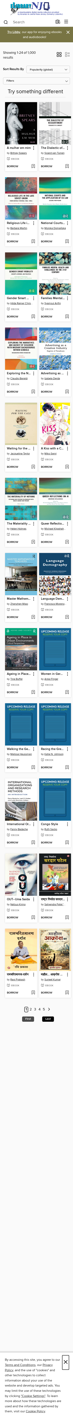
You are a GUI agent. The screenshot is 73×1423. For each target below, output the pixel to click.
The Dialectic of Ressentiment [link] (53, 148)
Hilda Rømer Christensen (21, 303)
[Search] (6, 22)
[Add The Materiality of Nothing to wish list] (33, 542)
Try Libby (13, 32)
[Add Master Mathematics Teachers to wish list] (33, 617)
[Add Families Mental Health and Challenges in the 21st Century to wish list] (67, 316)
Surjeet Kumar (52, 979)
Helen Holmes (18, 528)
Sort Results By (13, 69)
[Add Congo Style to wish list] (67, 842)
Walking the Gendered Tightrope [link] (19, 749)
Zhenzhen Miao (19, 604)
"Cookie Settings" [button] (33, 1396)
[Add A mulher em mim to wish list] (33, 166)
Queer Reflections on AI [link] (53, 524)
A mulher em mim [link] (19, 148)
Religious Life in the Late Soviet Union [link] (19, 223)
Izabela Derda (52, 378)
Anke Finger (51, 679)
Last (48, 1019)
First (28, 1019)
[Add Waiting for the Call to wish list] (33, 467)
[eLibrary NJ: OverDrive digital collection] (36, 8)
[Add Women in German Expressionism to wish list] (67, 692)
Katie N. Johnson (53, 754)
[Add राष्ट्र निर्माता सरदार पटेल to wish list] (67, 917)
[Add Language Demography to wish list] (67, 617)
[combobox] (28, 22)
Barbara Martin (18, 228)
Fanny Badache (19, 829)
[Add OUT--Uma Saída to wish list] (33, 917)
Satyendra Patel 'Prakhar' (55, 904)
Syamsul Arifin (52, 303)
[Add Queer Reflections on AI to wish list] (67, 542)
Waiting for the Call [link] (19, 448)
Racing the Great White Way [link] (53, 749)
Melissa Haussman (21, 754)
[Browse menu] (66, 22)
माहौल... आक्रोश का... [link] (53, 974)
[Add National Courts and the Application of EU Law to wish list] (67, 241)
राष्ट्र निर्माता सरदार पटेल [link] (53, 899)
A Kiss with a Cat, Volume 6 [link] (53, 448)
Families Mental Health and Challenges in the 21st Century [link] (53, 298)
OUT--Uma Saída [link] (18, 899)
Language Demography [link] (53, 599)
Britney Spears (18, 153)
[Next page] (49, 1009)
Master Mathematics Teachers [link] (19, 599)
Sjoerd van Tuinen (54, 153)
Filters (10, 81)
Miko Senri (50, 453)
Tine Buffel (16, 679)
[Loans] (58, 22)
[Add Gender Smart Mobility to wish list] (33, 316)
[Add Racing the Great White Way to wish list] (67, 767)
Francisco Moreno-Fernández (55, 604)
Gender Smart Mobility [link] (19, 298)
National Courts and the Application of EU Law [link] (53, 223)
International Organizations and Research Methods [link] (19, 824)
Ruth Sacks (50, 829)
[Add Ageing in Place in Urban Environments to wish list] (33, 692)
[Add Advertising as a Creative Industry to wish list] (67, 392)
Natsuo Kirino (18, 904)
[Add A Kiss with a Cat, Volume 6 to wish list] (67, 467)
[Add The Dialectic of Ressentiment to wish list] (67, 166)
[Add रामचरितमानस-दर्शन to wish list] (33, 993)
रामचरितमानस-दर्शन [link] (18, 974)
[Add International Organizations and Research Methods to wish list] (33, 842)
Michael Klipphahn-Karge (55, 528)
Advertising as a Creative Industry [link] (53, 373)
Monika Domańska (55, 228)
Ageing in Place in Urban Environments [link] (19, 674)
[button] (59, 56)
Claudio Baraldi (19, 378)
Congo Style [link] (49, 824)
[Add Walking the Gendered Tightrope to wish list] (33, 767)
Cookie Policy (35, 1411)
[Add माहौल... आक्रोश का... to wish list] (67, 993)
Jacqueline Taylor (20, 453)
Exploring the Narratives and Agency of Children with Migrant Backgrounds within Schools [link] (19, 373)
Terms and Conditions (20, 1365)
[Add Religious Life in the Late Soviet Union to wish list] (33, 241)
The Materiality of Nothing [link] (19, 524)
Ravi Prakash (17, 979)
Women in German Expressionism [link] (53, 674)
